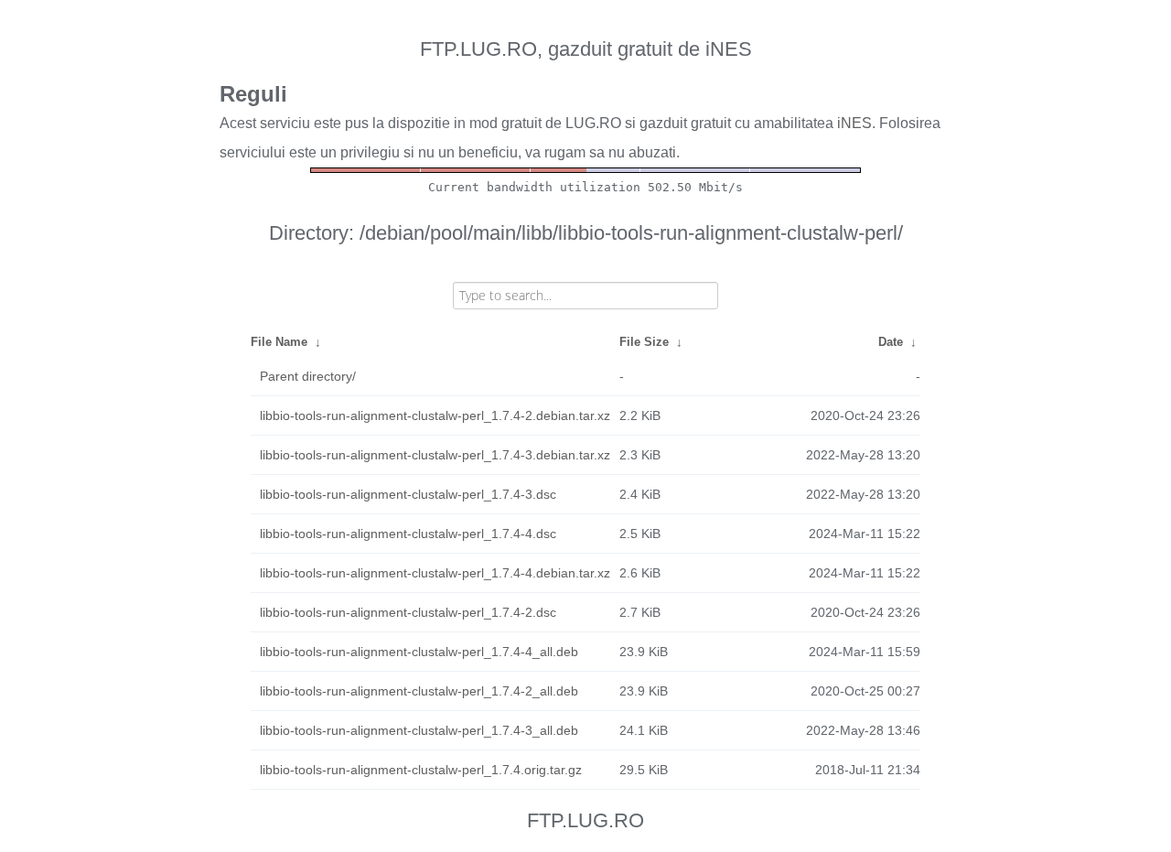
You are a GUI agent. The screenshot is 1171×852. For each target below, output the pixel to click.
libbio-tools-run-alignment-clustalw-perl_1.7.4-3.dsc (408, 494)
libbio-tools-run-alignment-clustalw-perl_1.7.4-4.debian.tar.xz (435, 573)
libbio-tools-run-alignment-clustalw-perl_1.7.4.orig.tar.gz (421, 769)
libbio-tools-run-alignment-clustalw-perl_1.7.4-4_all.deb (419, 651)
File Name (279, 342)
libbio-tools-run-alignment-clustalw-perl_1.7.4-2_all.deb (419, 691)
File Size (644, 342)
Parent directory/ (308, 376)
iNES (854, 123)
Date (890, 342)
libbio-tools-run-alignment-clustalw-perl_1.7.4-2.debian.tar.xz (435, 415)
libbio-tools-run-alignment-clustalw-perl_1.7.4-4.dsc (408, 533)
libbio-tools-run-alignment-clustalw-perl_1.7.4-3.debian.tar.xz (435, 455)
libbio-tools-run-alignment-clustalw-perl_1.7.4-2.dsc (408, 612)
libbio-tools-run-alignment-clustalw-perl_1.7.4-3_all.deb (419, 730)
